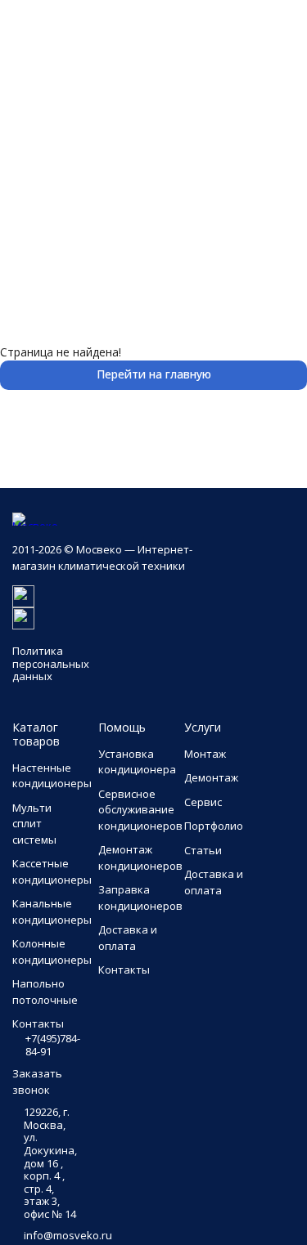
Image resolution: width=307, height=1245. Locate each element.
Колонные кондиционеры (52, 951)
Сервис (203, 802)
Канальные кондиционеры (52, 911)
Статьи (203, 850)
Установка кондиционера (137, 761)
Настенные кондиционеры (52, 775)
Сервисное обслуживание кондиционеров (140, 809)
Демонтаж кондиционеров (140, 857)
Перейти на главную (154, 374)
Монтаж (205, 753)
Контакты (124, 969)
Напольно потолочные (45, 991)
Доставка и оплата (127, 937)
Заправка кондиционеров (140, 897)
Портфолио (213, 825)
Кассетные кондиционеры (52, 871)
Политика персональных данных (50, 663)
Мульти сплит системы (34, 823)
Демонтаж (211, 777)
